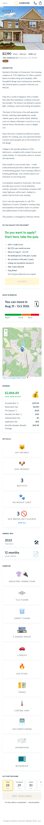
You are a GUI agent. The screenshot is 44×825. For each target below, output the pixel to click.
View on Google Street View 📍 (15, 378)
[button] (22, 349)
